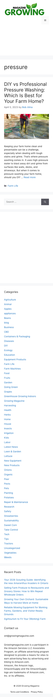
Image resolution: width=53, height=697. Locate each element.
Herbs (7, 414)
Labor (7, 442)
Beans (7, 318)
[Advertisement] (26, 41)
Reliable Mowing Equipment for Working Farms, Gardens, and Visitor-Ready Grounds (25, 611)
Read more (30, 177)
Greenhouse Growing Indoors (20, 396)
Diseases (9, 341)
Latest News (11, 447)
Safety (7, 511)
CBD (6, 331)
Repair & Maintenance (16, 502)
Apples (8, 308)
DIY (6, 345)
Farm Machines (12, 368)
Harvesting (10, 405)
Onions (8, 470)
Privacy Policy (37, 692)
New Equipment (12, 460)
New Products (12, 465)
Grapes (8, 391)
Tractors (8, 543)
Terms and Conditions (19, 692)
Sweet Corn (10, 525)
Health (7, 410)
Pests (7, 483)
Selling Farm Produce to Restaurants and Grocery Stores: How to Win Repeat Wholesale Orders (26, 591)
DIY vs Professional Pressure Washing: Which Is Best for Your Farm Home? (25, 92)
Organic (8, 474)
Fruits (7, 378)
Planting (8, 493)
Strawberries (11, 516)
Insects (8, 428)
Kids (6, 437)
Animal (8, 304)
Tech (6, 534)
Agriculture (10, 299)
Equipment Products (15, 359)
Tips (6, 539)
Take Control (11, 529)
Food (7, 373)
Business (9, 327)
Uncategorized (12, 548)
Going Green (11, 387)
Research (9, 506)
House (7, 424)
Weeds (8, 557)
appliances (10, 313)
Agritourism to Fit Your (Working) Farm (25, 619)
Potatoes (9, 497)
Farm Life (13, 185)
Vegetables (10, 552)
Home (7, 419)
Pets (6, 488)
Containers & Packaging (17, 336)
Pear (6, 479)
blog (6, 322)
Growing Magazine (14, 401)
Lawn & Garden (12, 451)
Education (9, 355)
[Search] (45, 202)
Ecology (8, 350)
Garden (8, 382)
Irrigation (9, 433)
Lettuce (8, 456)
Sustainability (11, 520)
